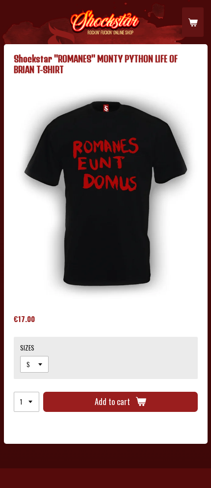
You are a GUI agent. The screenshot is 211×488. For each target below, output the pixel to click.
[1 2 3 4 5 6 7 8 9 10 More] (26, 402)
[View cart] (193, 22)
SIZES (27, 347)
